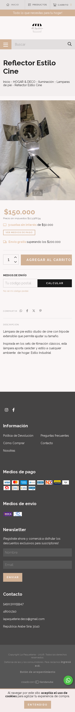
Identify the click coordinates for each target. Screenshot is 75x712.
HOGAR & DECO (24, 81)
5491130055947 (13, 604)
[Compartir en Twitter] (34, 310)
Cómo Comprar (14, 443)
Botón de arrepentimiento (37, 672)
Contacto (47, 443)
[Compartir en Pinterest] (40, 310)
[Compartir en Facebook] (27, 310)
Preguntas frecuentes (55, 435)
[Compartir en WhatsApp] (21, 310)
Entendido (38, 704)
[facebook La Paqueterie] (13, 410)
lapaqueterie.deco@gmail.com (24, 619)
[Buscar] (69, 44)
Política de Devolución (18, 435)
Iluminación (46, 81)
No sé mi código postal (15, 291)
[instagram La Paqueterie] (6, 410)
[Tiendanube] (37, 682)
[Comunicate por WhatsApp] (68, 680)
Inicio (6, 81)
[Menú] (5, 44)
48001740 (9, 611)
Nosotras (9, 450)
